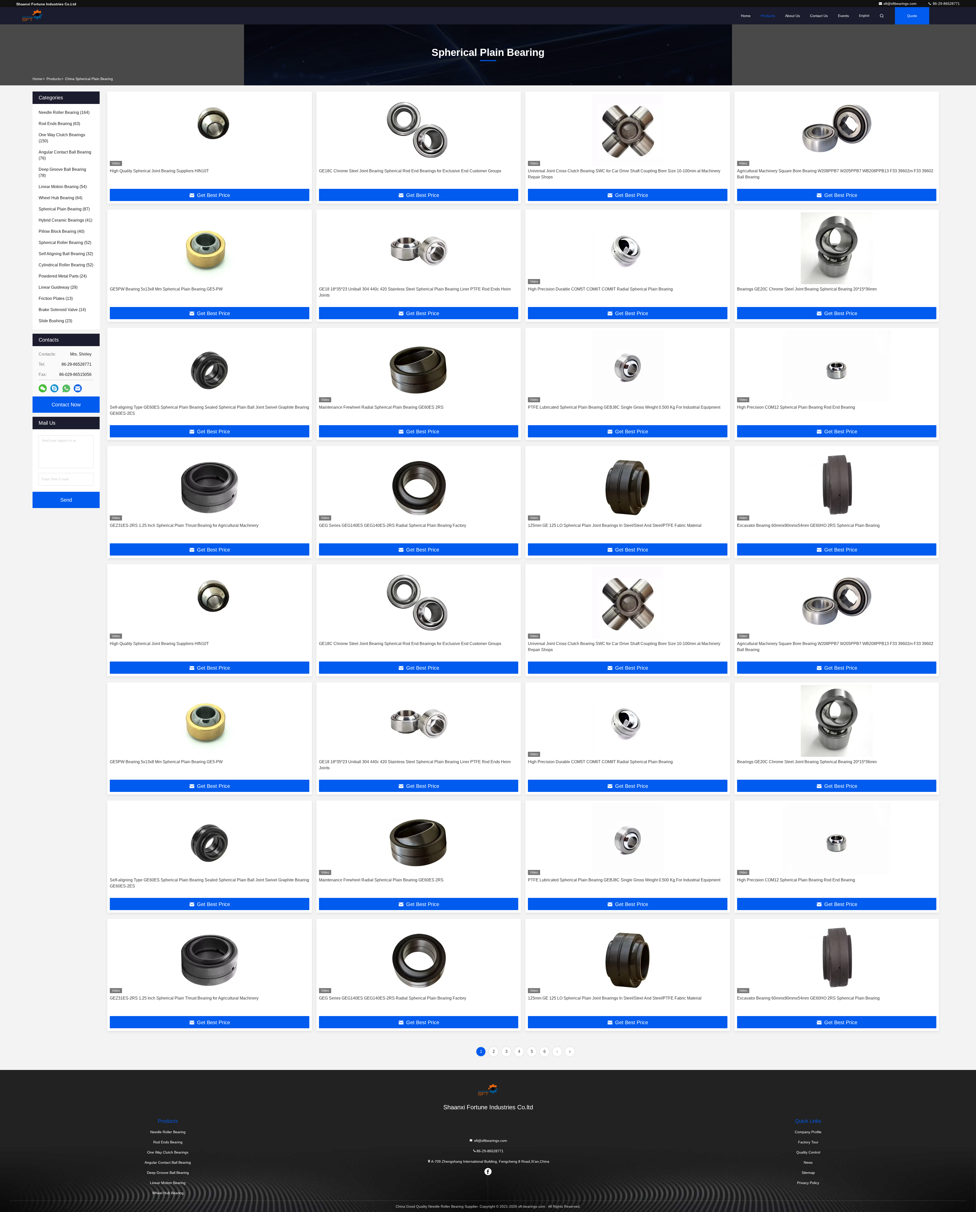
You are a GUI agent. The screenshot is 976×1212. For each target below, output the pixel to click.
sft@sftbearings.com (900, 4)
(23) (55, 321)
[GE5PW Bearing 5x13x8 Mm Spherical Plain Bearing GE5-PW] (209, 248)
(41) (65, 220)
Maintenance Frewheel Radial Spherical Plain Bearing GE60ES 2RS (381, 407)
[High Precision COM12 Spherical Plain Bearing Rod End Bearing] (837, 366)
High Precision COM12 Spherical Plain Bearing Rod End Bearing (796, 407)
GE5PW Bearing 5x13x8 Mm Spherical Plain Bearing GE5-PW (166, 289)
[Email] (77, 388)
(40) (61, 231)
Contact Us (819, 16)
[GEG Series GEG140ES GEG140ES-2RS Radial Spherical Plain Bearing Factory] (418, 484)
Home (746, 16)
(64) (60, 198)
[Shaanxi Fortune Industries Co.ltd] (32, 16)
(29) (58, 287)
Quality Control (808, 1152)
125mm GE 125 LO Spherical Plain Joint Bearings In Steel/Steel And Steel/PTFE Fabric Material (615, 525)
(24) (63, 276)
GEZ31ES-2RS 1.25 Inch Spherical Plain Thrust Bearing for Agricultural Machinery (184, 525)
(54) (63, 187)
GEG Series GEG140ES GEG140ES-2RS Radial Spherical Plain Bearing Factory (392, 525)
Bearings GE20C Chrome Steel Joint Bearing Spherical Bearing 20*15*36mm (807, 289)
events (843, 16)
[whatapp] (66, 388)
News (808, 1162)
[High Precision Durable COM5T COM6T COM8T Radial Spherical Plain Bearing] (627, 248)
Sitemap (808, 1173)
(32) (66, 254)
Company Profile (808, 1132)
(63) (59, 123)
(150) (62, 138)
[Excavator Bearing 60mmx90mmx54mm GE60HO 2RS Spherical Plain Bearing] (837, 484)
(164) (64, 112)
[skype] (54, 388)
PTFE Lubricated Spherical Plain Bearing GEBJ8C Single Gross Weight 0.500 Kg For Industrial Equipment (624, 407)
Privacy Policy (808, 1183)
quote (912, 16)
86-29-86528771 (946, 4)
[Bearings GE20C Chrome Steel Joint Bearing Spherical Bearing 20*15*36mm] (837, 248)
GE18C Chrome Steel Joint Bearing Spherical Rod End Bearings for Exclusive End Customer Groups (410, 171)
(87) (64, 209)
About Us (792, 16)
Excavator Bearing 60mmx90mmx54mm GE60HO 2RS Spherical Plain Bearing (808, 525)
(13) (56, 298)
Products (768, 16)
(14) (62, 310)
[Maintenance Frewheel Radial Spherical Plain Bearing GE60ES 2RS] (418, 366)
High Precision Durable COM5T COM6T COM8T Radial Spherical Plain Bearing (600, 289)
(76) (65, 155)
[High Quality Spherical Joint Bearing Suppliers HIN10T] (209, 130)
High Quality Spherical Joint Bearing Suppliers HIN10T (159, 171)
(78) (62, 172)
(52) (65, 242)
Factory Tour (808, 1142)
